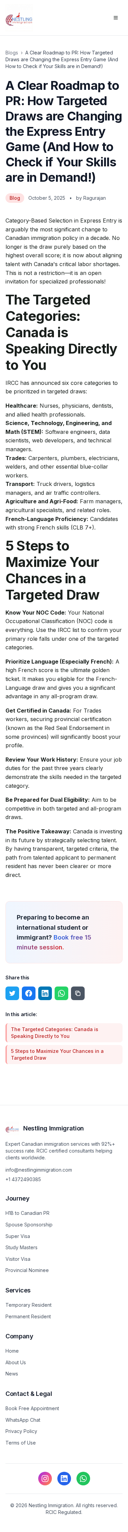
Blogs (11, 52)
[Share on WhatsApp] (61, 993)
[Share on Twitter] (12, 993)
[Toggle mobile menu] (116, 18)
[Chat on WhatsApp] (83, 1478)
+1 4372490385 (23, 1179)
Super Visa (17, 1236)
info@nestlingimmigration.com (38, 1170)
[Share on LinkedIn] (45, 993)
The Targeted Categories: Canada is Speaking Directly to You (54, 1032)
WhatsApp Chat (22, 1420)
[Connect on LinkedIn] (64, 1478)
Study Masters (21, 1247)
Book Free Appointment (32, 1408)
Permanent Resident (28, 1316)
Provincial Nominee (27, 1270)
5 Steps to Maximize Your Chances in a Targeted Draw (57, 1054)
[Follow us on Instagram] (45, 1478)
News (11, 1373)
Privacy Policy (21, 1431)
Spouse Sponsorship (29, 1224)
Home (12, 1351)
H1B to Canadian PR (27, 1213)
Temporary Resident (28, 1305)
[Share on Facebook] (28, 993)
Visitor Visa (17, 1259)
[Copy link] (78, 993)
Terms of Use (20, 1443)
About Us (15, 1362)
